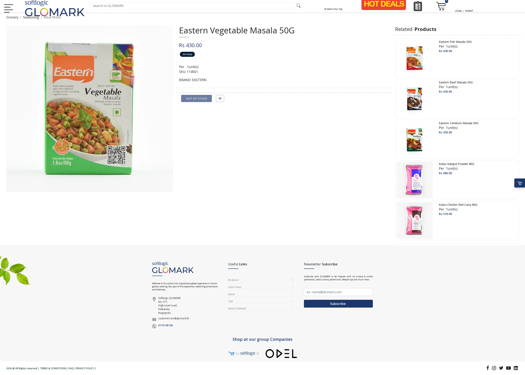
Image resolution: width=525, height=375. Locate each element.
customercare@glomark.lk (173, 318)
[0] (440, 6)
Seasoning (31, 17)
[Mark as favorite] (220, 98)
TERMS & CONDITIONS (53, 368)
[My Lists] (418, 6)
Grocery (12, 17)
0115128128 (165, 325)
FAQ (70, 368)
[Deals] (383, 4)
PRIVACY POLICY (85, 368)
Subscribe (338, 303)
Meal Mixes (52, 17)
